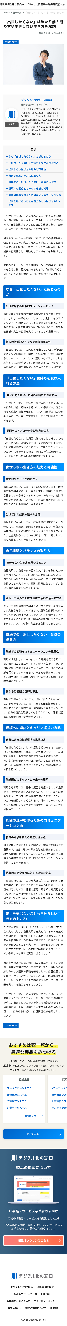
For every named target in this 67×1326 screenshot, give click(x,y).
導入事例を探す (8, 4)
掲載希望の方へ (58, 4)
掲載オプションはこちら (33, 1240)
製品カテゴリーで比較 (28, 4)
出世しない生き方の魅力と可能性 (27, 169)
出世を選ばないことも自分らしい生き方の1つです (34, 203)
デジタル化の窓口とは (22, 1287)
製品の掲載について (35, 1308)
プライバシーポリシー (45, 1301)
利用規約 (45, 1294)
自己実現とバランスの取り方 (25, 175)
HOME (6, 12)
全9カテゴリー (33, 1116)
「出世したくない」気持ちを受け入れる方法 (33, 163)
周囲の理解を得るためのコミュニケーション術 (35, 195)
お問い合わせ (15, 1308)
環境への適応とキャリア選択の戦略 (28, 188)
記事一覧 (45, 4)
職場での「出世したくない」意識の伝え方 (32, 182)
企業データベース (17, 1108)
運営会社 (55, 1308)
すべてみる (33, 1134)
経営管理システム (17, 1095)
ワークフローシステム (19, 1088)
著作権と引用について (18, 1301)
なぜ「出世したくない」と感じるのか (30, 156)
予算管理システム (17, 1101)
